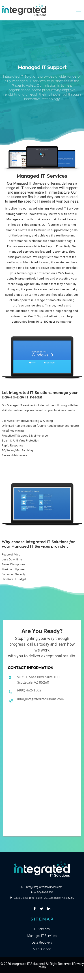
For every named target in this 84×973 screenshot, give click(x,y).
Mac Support (42, 949)
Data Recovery (42, 942)
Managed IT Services (42, 936)
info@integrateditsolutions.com (40, 699)
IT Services (42, 929)
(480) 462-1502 (29, 690)
